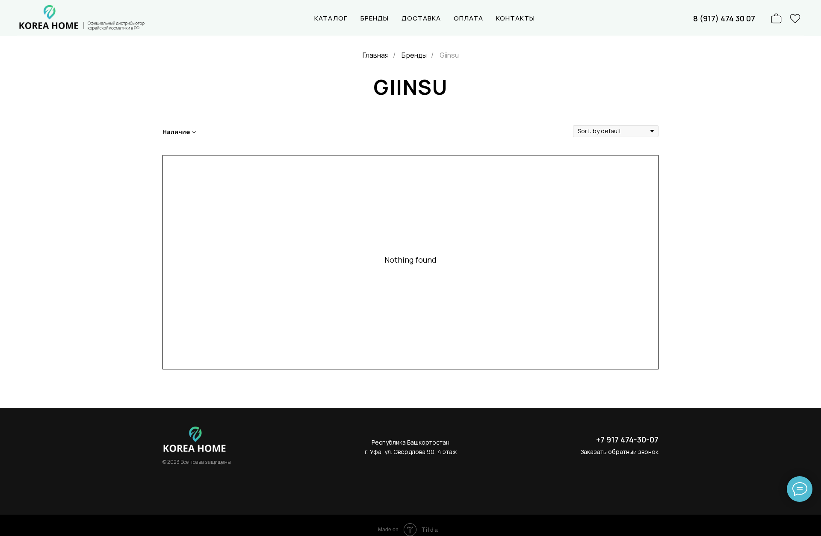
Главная (376, 55)
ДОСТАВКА (421, 18)
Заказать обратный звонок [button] (620, 452)
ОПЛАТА (468, 18)
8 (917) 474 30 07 (724, 18)
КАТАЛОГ (331, 18)
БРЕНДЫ (374, 18)
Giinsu (449, 55)
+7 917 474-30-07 (627, 439)
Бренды (414, 55)
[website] (795, 18)
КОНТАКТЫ (515, 18)
